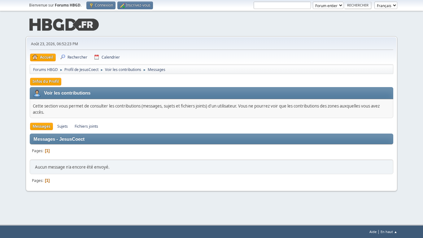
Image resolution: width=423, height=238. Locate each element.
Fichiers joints (86, 126)
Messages (41, 126)
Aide (373, 231)
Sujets (62, 126)
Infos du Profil (46, 81)
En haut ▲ (389, 231)
